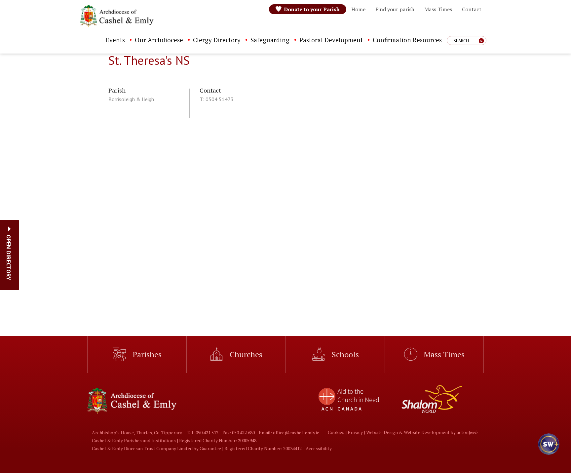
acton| (467, 432)
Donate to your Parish (312, 9)
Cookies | (338, 432)
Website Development (427, 432)
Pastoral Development (331, 40)
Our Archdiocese (159, 40)
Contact (471, 9)
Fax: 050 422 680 (238, 432)
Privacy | (357, 432)
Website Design (382, 432)
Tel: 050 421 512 (202, 432)
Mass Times (438, 9)
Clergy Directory (217, 40)
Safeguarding (269, 40)
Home (358, 9)
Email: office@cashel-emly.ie (289, 432)
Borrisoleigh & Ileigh (131, 99)
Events (115, 40)
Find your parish (394, 9)
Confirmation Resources (407, 40)
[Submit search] (481, 40)
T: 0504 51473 (217, 99)
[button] (9, 257)
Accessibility (319, 448)
